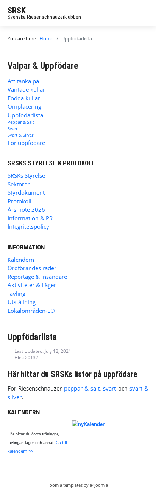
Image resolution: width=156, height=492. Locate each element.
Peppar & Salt (21, 122)
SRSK (17, 10)
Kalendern (21, 259)
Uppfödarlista (25, 115)
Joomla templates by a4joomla (78, 485)
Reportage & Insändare (37, 276)
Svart (12, 128)
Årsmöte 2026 (26, 209)
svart (110, 388)
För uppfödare (26, 142)
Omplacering (24, 106)
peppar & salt (82, 388)
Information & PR (30, 218)
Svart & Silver (20, 135)
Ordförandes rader (32, 268)
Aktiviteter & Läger (32, 285)
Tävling (16, 293)
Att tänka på (23, 81)
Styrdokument (26, 192)
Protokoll (19, 201)
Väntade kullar (26, 89)
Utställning (22, 302)
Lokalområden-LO (31, 310)
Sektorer (19, 184)
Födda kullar (24, 98)
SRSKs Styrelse (26, 175)
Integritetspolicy (28, 226)
